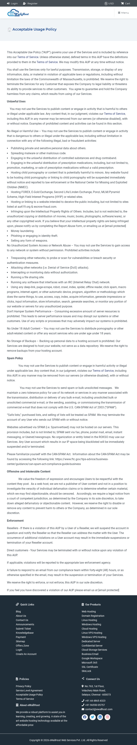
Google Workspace (92, 658)
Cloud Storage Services (94, 649)
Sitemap (20, 641)
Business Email (90, 654)
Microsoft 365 (89, 662)
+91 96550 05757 (94, 705)
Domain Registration (93, 615)
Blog (18, 611)
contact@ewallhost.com (98, 709)
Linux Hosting (89, 620)
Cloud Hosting (89, 628)
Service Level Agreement (29, 690)
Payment (21, 637)
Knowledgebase (25, 632)
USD (111, 3)
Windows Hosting (91, 624)
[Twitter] (92, 717)
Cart (127, 3)
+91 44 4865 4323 (94, 700)
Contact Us (22, 620)
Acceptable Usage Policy (29, 694)
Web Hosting (89, 611)
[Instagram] (107, 717)
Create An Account (26, 654)
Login (13, 3)
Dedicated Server (91, 641)
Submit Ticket (23, 628)
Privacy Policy (23, 686)
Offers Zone (22, 645)
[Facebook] (85, 717)
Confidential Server (92, 645)
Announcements (25, 624)
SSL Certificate (90, 666)
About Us (21, 615)
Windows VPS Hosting (94, 637)
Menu (124, 12)
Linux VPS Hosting (92, 632)
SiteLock (86, 671)
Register (31, 3)
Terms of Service (27, 57)
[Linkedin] (100, 717)
